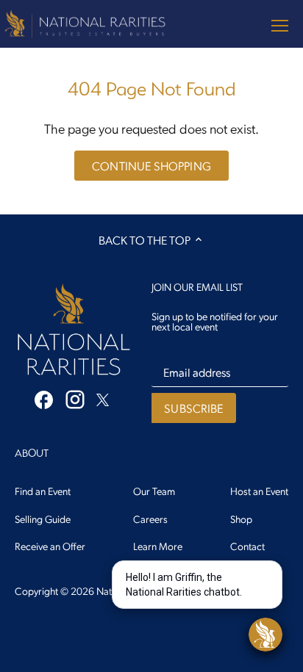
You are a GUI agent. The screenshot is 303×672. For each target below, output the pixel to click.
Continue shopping (151, 165)
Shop (241, 518)
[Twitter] (102, 398)
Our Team (154, 490)
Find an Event (43, 490)
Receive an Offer (50, 545)
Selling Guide (43, 518)
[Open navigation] (279, 26)
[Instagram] (75, 400)
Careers (150, 518)
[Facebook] (44, 398)
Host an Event (259, 490)
